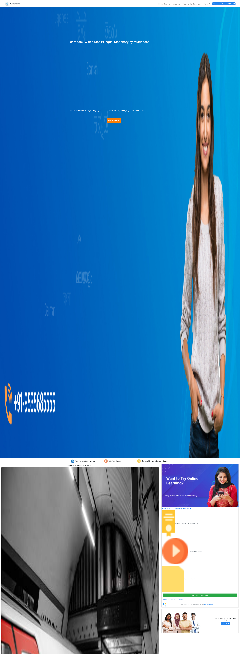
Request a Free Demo (200, 595)
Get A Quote (113, 120)
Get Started (225, 623)
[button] (167, 4)
